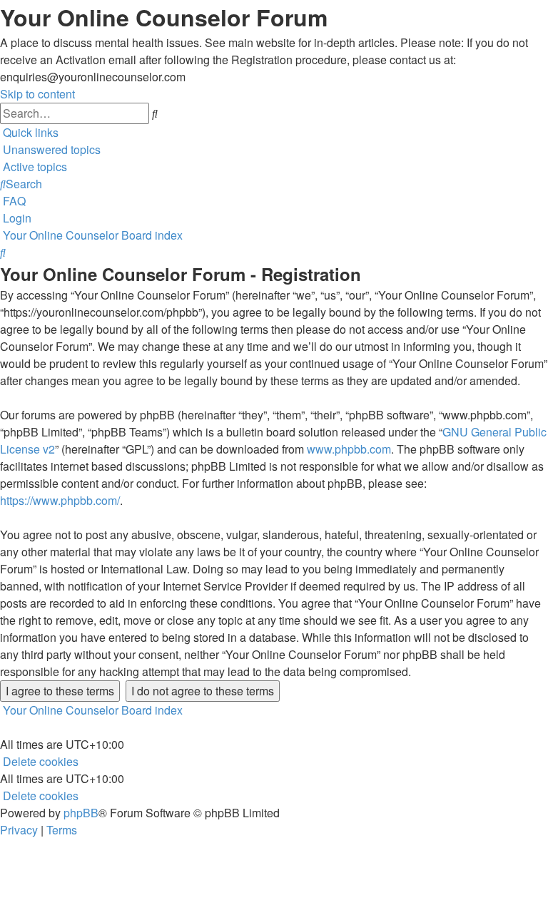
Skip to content (37, 94)
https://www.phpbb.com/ (60, 500)
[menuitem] (50, 149)
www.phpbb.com (349, 449)
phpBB (81, 812)
